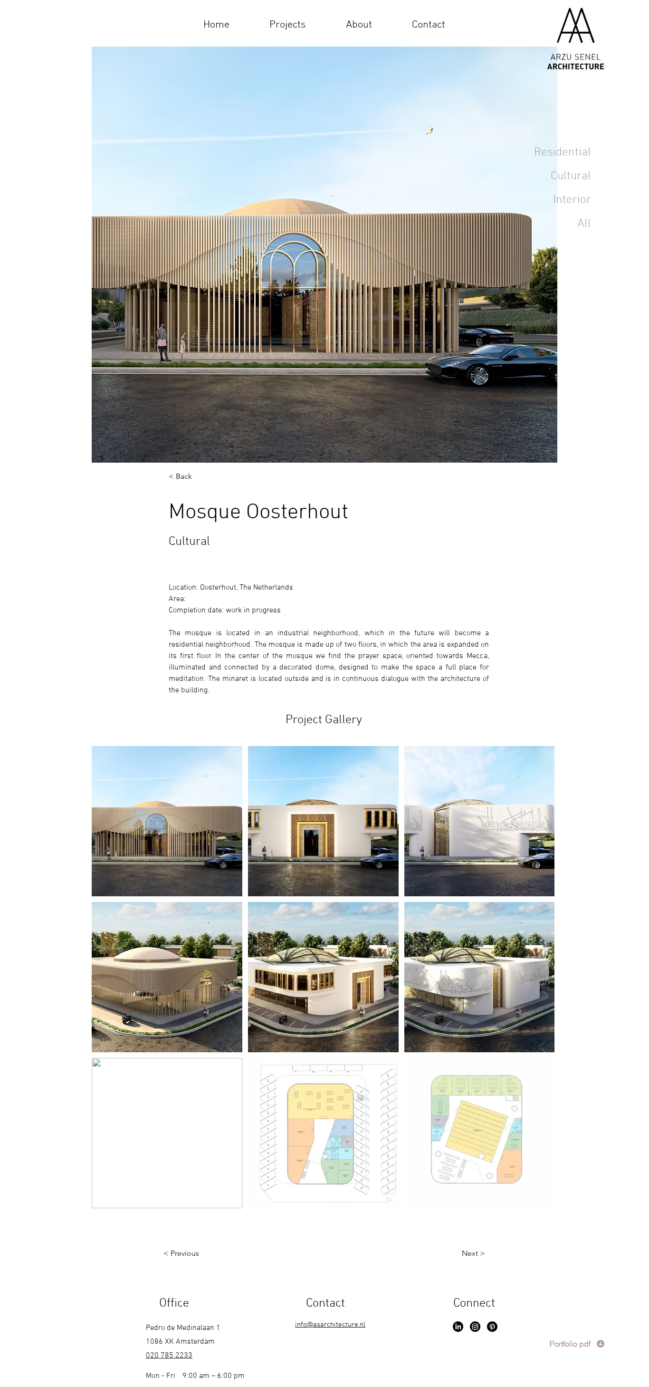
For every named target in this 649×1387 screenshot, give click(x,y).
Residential (562, 152)
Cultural (571, 176)
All (584, 224)
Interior (572, 200)
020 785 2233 (169, 1355)
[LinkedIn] (458, 1326)
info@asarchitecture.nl (330, 1324)
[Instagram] (475, 1326)
